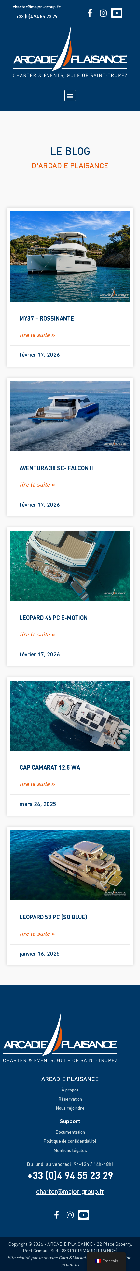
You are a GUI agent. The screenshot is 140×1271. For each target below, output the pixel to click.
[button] (70, 95)
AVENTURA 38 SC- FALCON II (56, 468)
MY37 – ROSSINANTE (47, 318)
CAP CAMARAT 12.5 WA (50, 767)
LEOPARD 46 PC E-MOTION (54, 617)
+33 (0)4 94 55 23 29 (37, 16)
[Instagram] (103, 13)
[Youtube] (116, 13)
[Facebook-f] (89, 13)
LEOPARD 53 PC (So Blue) (53, 916)
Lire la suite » (37, 334)
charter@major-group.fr (37, 6)
